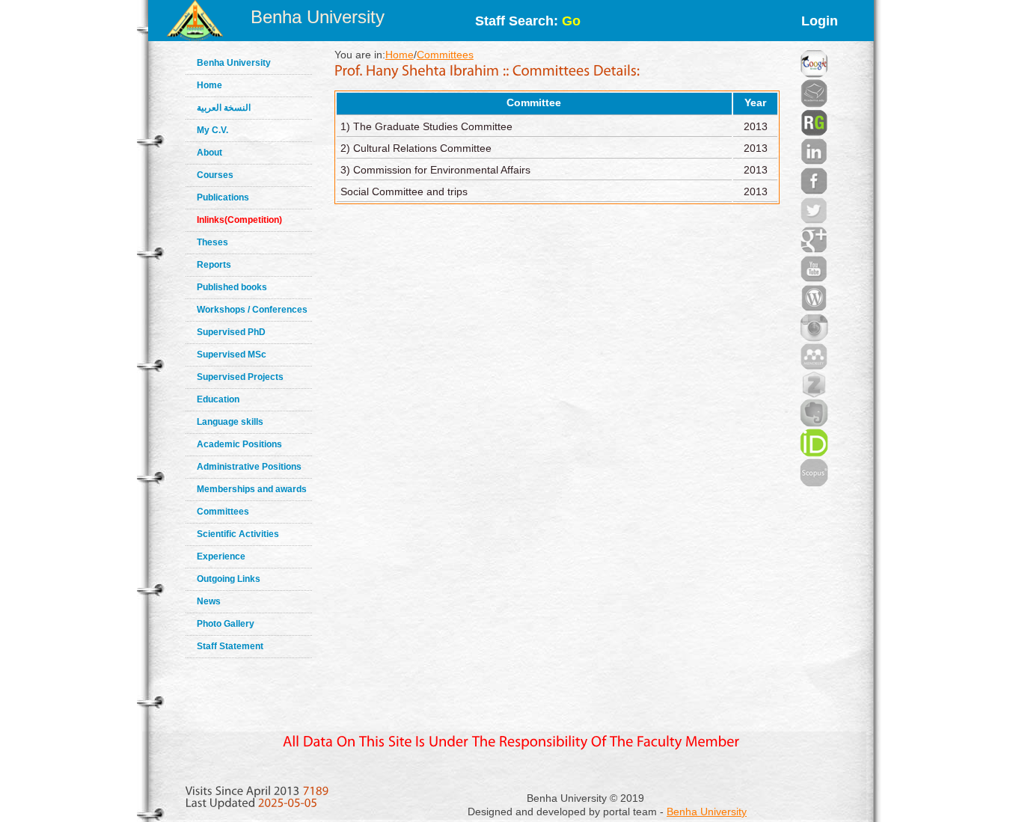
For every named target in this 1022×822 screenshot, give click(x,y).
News (209, 601)
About (209, 152)
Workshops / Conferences (252, 309)
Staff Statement (230, 646)
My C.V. (212, 130)
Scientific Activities (238, 534)
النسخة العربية (224, 107)
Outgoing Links (228, 579)
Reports (214, 265)
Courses (215, 175)
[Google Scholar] (814, 45)
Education (218, 399)
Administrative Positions (249, 466)
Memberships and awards (252, 489)
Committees (223, 511)
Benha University (318, 17)
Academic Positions (239, 444)
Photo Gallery (225, 624)
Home (209, 85)
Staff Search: (528, 20)
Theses (212, 242)
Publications (223, 197)
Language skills (230, 422)
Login (819, 20)
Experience (221, 556)
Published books (232, 287)
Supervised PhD (231, 332)
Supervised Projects (240, 377)
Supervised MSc (231, 354)
